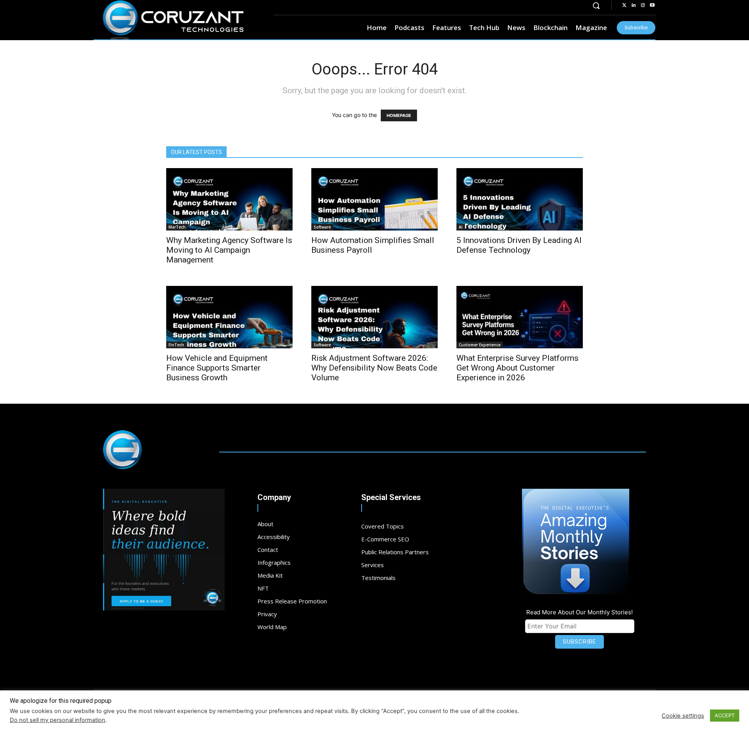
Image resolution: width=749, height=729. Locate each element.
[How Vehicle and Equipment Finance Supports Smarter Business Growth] (229, 317)
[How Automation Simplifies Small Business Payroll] (374, 199)
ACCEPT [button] (725, 715)
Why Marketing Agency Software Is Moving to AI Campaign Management (229, 250)
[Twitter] (624, 5)
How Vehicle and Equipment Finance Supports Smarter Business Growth (217, 367)
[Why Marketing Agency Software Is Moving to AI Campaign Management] (229, 199)
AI (461, 227)
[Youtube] (652, 5)
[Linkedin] (633, 5)
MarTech (177, 227)
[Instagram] (643, 5)
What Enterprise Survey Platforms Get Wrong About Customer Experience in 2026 (517, 367)
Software (322, 227)
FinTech (176, 345)
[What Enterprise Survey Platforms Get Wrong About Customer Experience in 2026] (519, 317)
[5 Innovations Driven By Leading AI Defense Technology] (519, 199)
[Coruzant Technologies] (173, 20)
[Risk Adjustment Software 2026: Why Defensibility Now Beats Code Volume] (374, 317)
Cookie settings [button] (683, 715)
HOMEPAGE (399, 115)
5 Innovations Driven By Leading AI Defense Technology (519, 245)
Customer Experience (480, 345)
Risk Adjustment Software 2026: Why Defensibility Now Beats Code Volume (374, 367)
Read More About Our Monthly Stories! (579, 612)
